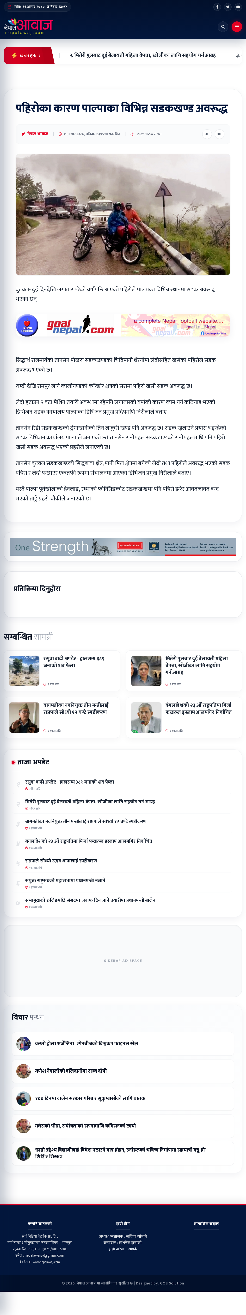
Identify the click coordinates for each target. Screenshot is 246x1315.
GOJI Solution (172, 1283)
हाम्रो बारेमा (116, 1249)
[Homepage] (29, 26)
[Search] (223, 26)
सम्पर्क (132, 1249)
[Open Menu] (237, 26)
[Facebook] (217, 7)
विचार (27, 1017)
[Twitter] (228, 7)
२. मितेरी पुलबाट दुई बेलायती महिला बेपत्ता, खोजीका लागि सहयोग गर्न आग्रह (129, 55)
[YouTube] (238, 7)
